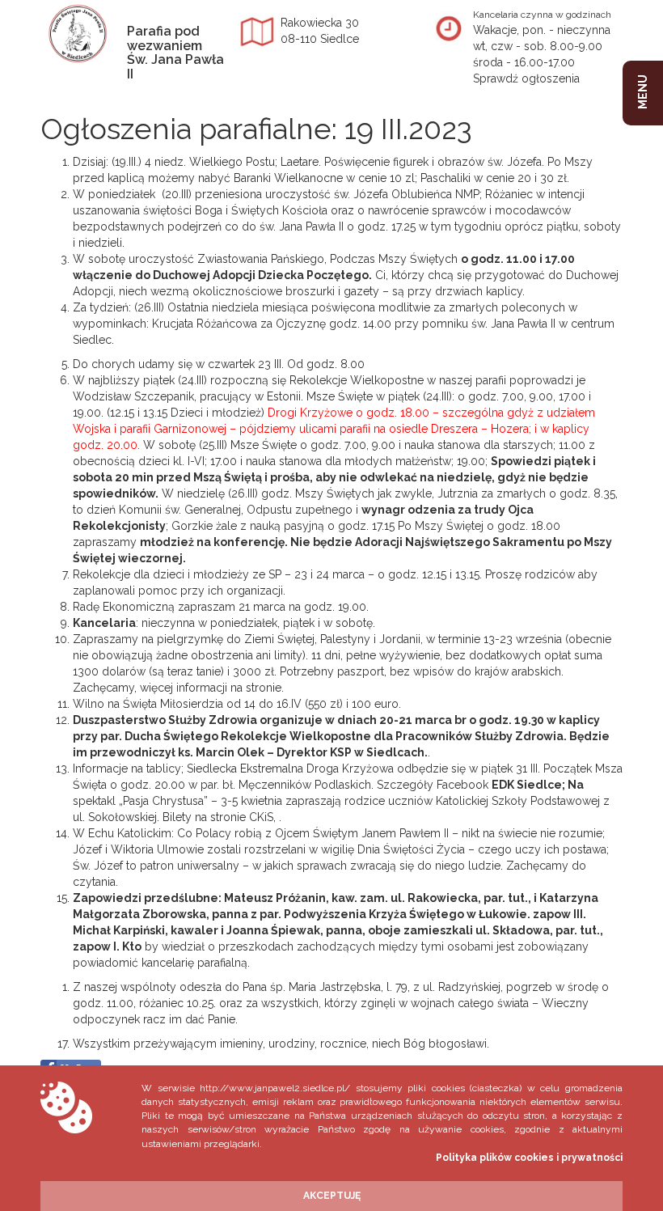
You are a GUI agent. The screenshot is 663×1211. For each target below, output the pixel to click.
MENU (642, 91)
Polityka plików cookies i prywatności (529, 1157)
